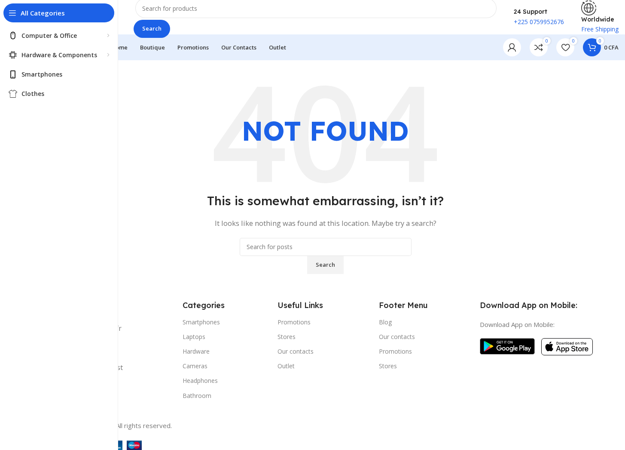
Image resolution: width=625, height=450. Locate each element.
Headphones (200, 380)
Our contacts (295, 351)
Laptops (194, 337)
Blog (385, 322)
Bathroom (197, 395)
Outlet (286, 366)
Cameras (195, 366)
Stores (286, 337)
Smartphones (201, 322)
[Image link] (507, 345)
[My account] (512, 47)
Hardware (196, 351)
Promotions (294, 322)
